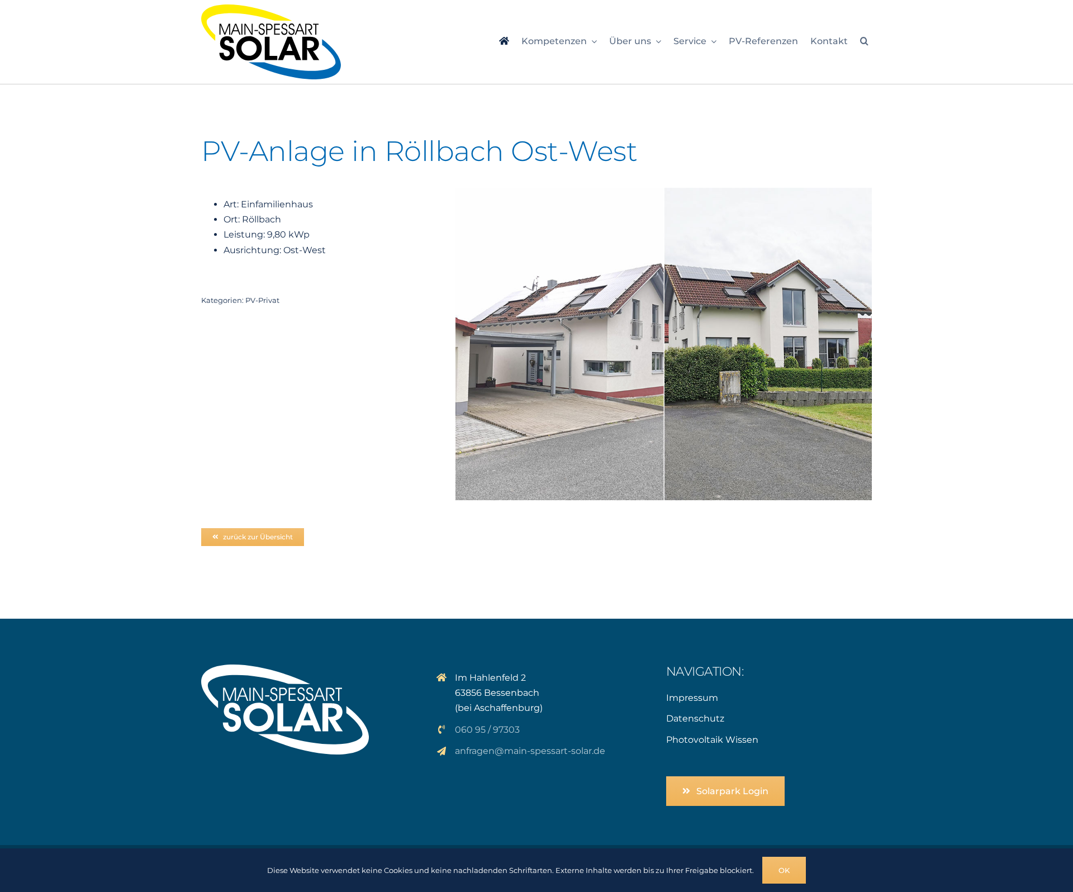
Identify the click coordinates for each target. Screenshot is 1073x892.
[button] (864, 42)
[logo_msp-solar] (271, 8)
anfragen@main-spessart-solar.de (530, 751)
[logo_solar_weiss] (285, 668)
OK (784, 870)
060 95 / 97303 (487, 729)
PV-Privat (262, 300)
